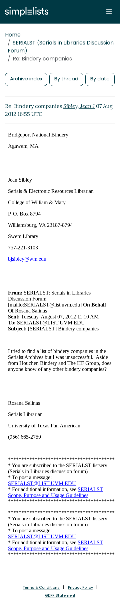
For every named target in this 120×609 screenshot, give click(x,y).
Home (13, 35)
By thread (66, 78)
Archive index (26, 78)
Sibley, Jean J (79, 106)
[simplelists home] (25, 12)
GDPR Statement (60, 595)
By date (100, 78)
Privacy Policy (80, 587)
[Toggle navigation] (109, 12)
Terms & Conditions (41, 587)
